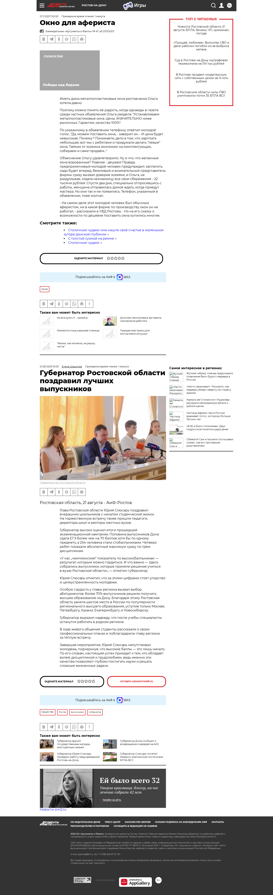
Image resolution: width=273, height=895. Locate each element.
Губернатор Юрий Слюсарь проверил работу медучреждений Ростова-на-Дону (78, 757)
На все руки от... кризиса (72, 317)
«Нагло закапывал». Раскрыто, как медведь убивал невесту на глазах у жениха (208, 389)
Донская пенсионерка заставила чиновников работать (140, 319)
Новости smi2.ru (53, 809)
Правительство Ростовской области (63, 482)
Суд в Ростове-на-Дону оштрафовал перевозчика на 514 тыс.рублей (201, 62)
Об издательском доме (85, 822)
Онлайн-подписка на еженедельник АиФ (181, 822)
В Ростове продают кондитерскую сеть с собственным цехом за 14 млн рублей (201, 78)
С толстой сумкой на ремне (91, 238)
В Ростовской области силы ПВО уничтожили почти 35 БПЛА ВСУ (201, 94)
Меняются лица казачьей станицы (78, 330)
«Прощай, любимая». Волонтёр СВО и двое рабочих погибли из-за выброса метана (201, 46)
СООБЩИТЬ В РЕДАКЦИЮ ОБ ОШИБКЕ (135, 826)
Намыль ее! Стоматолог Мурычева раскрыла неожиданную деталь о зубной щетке (207, 403)
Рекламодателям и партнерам (90, 826)
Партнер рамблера (105, 880)
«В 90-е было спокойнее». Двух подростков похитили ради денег (207, 428)
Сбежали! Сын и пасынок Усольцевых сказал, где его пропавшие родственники (209, 442)
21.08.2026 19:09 (49, 366)
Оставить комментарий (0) (136, 681)
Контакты (218, 822)
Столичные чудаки (83, 243)
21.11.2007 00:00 (49, 16)
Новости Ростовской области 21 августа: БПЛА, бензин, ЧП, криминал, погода (201, 30)
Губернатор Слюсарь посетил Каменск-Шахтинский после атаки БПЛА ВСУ (141, 757)
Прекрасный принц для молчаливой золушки (135, 332)
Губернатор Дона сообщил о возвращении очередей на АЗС (139, 742)
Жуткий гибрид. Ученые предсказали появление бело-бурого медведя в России (209, 376)
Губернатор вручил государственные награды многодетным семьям (73, 744)
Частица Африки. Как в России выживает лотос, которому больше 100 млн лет (208, 416)
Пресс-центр (112, 822)
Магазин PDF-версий (137, 822)
